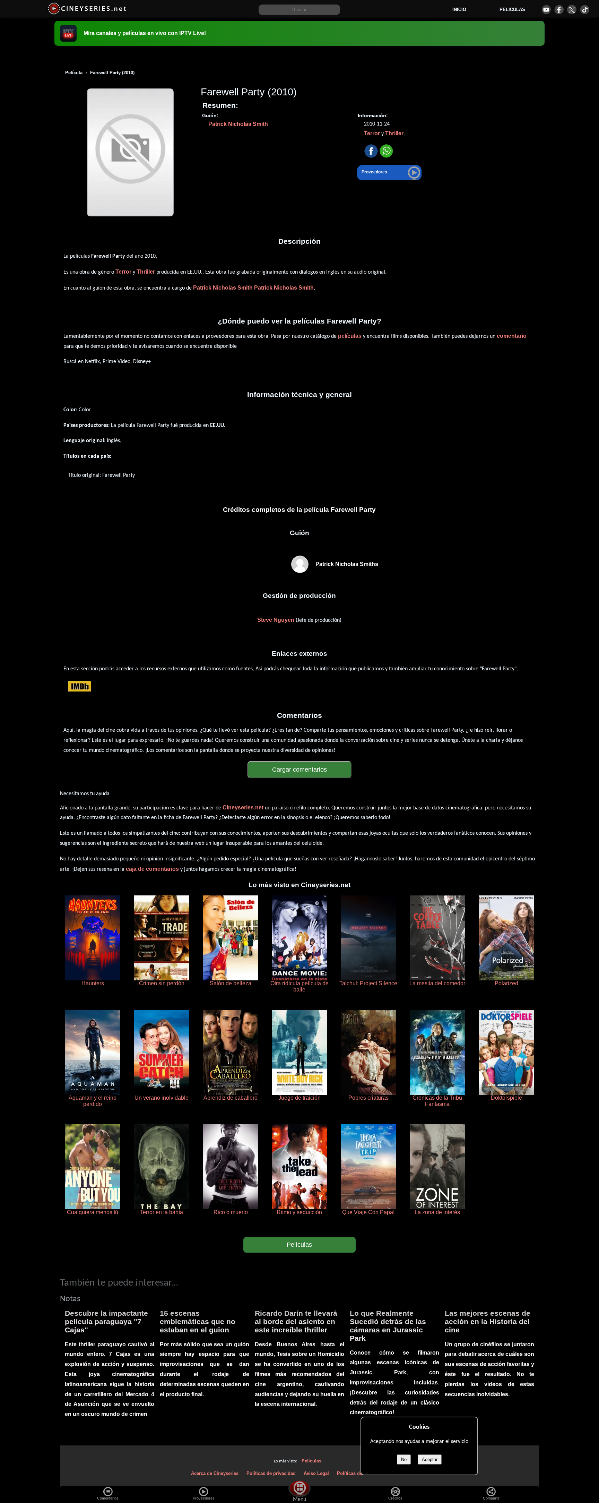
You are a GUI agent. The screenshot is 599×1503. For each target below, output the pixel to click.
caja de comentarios (152, 869)
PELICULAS (512, 9)
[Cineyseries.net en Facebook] (559, 9)
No (404, 1459)
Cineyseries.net (243, 807)
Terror (372, 133)
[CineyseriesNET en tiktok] (584, 9)
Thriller (394, 133)
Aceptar (429, 1459)
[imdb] (79, 686)
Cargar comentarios (299, 769)
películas (350, 336)
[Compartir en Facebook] (371, 151)
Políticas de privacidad (271, 1473)
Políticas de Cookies (359, 1473)
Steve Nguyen (275, 620)
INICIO (459, 9)
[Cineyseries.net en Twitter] (571, 9)
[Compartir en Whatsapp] (386, 151)
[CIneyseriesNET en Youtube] (546, 9)
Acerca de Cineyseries (214, 1473)
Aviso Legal (316, 1473)
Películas (299, 1244)
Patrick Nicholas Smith (238, 124)
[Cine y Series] (87, 13)
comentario (512, 336)
